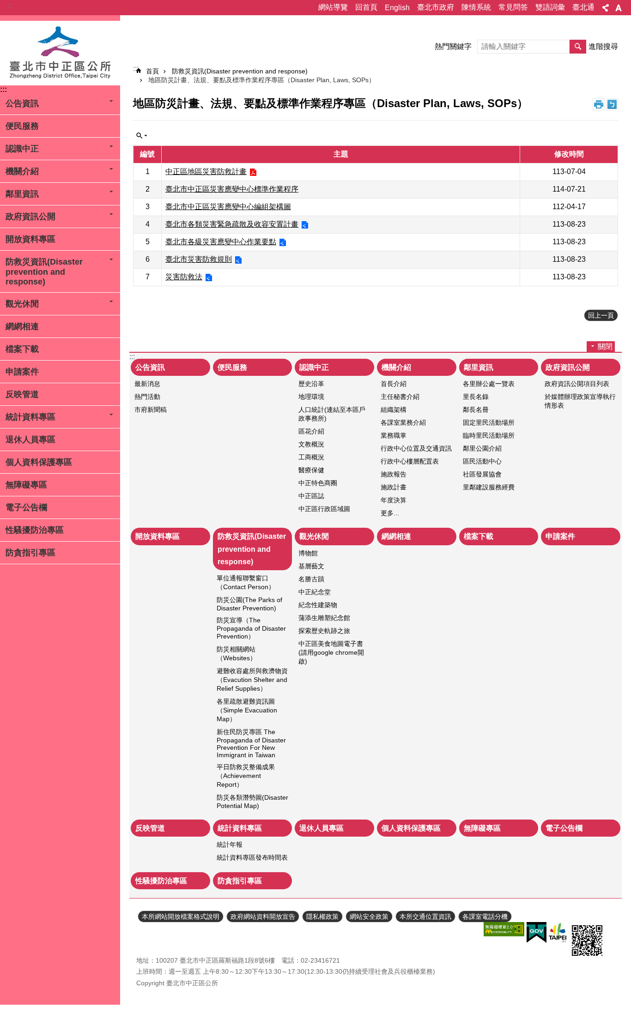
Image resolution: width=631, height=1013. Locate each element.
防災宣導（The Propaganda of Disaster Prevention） (251, 628)
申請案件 (22, 371)
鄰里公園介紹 (482, 448)
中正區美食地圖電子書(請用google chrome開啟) (331, 652)
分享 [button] (605, 7)
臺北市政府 (435, 7)
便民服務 (22, 126)
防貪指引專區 (30, 552)
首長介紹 (394, 383)
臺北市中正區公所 (60, 53)
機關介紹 (22, 171)
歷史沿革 (311, 383)
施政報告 (394, 474)
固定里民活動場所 (489, 422)
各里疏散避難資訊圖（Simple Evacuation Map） (247, 710)
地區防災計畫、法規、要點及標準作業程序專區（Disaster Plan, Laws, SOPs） (261, 80)
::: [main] (136, 68)
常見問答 (513, 7)
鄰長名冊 (476, 409)
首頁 (152, 71)
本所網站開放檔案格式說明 (180, 916)
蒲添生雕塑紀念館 (324, 617)
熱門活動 (147, 396)
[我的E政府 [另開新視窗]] (536, 932)
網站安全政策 (369, 916)
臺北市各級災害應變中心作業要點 (220, 242)
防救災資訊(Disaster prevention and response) (44, 271)
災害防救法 (183, 277)
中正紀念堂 (314, 592)
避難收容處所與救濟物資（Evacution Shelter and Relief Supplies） (252, 679)
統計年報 (230, 844)
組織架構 (394, 409)
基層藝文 (311, 566)
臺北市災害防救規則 (198, 259)
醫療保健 (311, 470)
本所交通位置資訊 (425, 916)
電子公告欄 (26, 507)
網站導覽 (333, 7)
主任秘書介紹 (400, 396)
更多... (390, 513)
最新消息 (147, 383)
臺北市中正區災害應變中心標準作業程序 (231, 189)
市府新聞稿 (150, 409)
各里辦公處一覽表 (489, 383)
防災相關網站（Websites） (236, 653)
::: (9, 5)
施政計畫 (394, 487)
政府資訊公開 (30, 216)
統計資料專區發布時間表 (252, 857)
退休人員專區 (30, 439)
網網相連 (22, 326)
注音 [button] (612, 104)
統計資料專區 (30, 417)
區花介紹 (311, 431)
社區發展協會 (482, 474)
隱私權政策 (322, 916)
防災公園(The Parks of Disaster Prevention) (249, 604)
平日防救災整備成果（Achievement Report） (246, 775)
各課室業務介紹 (403, 422)
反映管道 (22, 394)
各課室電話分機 (485, 916)
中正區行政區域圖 (324, 509)
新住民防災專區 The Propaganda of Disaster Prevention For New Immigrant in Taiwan (251, 743)
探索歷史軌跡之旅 (324, 630)
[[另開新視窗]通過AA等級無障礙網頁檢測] (504, 929)
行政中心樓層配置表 (410, 461)
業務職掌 (394, 435)
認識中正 (22, 148)
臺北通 (583, 7)
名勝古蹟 (311, 579)
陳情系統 (476, 7)
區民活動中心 (482, 461)
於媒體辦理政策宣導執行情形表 (580, 401)
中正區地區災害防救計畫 (206, 171)
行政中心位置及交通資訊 (416, 448)
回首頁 (366, 7)
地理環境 (311, 396)
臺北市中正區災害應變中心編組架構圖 (228, 207)
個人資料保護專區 (39, 462)
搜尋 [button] (578, 47)
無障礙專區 (26, 484)
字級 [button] (618, 7)
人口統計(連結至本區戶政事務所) (331, 414)
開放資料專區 (30, 239)
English (397, 8)
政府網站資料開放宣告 (263, 916)
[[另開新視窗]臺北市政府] (557, 932)
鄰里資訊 (22, 194)
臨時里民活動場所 (489, 435)
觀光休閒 (22, 303)
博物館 (308, 553)
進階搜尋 (603, 46)
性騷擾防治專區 (35, 530)
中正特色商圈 (317, 483)
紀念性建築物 (317, 605)
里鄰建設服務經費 (489, 487)
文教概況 (311, 444)
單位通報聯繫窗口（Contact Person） (246, 582)
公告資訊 (22, 103)
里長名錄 (476, 396)
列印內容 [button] (599, 104)
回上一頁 (601, 315)
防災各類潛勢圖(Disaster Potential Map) (252, 801)
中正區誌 (311, 496)
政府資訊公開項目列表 (577, 383)
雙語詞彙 (550, 7)
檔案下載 (22, 349)
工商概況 (311, 457)
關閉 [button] (142, 136)
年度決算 (394, 500)
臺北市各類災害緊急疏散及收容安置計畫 (231, 224)
